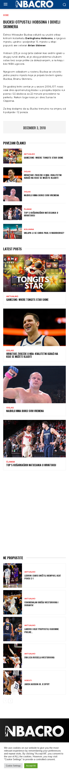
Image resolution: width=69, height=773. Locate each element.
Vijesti (28, 680)
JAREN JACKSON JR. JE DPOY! (37, 684)
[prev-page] (5, 701)
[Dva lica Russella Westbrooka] (12, 656)
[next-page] (10, 701)
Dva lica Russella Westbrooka (39, 657)
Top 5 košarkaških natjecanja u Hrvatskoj (41, 214)
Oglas (27, 171)
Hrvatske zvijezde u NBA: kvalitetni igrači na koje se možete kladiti (43, 176)
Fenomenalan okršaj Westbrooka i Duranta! (41, 604)
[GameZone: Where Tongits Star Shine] (12, 156)
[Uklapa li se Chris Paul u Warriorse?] (12, 231)
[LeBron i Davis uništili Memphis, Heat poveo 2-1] (12, 575)
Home (6, 15)
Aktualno (29, 154)
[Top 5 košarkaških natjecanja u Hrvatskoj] (12, 212)
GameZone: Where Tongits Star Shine (43, 157)
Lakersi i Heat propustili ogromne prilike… (41, 630)
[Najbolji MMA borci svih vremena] (12, 193)
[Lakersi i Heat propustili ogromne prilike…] (12, 629)
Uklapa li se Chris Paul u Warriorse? (44, 232)
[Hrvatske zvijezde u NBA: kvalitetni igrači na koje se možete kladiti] (12, 174)
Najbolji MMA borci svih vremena (41, 195)
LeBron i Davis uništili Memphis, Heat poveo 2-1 (42, 577)
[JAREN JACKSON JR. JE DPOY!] (12, 682)
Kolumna (29, 229)
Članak (28, 209)
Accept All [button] (31, 766)
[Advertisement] (34, 512)
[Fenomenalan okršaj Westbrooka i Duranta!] (12, 602)
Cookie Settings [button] (13, 766)
